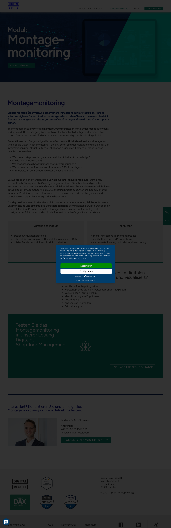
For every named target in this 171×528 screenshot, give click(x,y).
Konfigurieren (86, 271)
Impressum (79, 280)
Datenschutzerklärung (89, 280)
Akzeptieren (86, 266)
